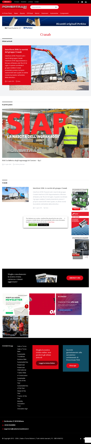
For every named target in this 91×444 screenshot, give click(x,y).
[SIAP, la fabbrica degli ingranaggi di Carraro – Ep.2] (45, 133)
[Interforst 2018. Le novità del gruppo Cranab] (49, 67)
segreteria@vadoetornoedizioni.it (16, 429)
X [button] (64, 218)
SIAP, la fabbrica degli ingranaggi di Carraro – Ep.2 (21, 160)
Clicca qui (72, 366)
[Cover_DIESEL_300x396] (80, 199)
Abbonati (7, 2)
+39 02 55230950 (9, 425)
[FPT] (80, 223)
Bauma (22, 13)
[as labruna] (42, 304)
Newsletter (23, 2)
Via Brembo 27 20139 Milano (14, 421)
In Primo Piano (7, 13)
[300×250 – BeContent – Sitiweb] (69, 304)
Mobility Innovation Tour (21, 403)
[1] (15, 304)
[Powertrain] (14, 7)
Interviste (22, 164)
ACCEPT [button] (33, 225)
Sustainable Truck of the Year (21, 380)
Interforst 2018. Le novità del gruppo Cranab (16, 50)
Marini (37, 13)
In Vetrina (17, 164)
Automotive (54, 13)
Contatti (37, 2)
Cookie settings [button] (43, 225)
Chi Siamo (16, 2)
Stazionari (44, 13)
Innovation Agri (22, 409)
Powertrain (21, 365)
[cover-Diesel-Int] (80, 247)
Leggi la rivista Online (47, 363)
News (16, 13)
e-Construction (22, 375)
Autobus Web (21, 359)
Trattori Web (21, 373)
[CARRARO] (15, 326)
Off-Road (30, 13)
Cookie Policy (50, 222)
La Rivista (30, 2)
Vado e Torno (21, 346)
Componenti (64, 13)
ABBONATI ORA (74, 278)
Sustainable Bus (22, 362)
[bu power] (45, 23)
